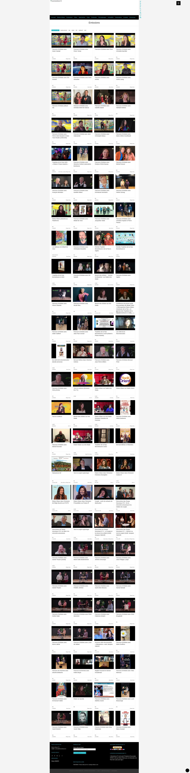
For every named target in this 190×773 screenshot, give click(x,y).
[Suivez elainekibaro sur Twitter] (140, 8)
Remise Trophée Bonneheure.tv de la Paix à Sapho (103, 248)
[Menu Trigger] (178, 3)
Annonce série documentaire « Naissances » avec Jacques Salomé (104, 644)
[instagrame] (140, 11)
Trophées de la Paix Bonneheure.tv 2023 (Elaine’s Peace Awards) (103, 333)
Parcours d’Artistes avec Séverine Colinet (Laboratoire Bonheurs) (82, 164)
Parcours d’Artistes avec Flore (104, 49)
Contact (125, 17)
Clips (88, 17)
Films (75, 17)
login (98, 770)
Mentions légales (106, 770)
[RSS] (56, 755)
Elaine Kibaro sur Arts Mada (82, 444)
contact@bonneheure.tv (60, 748)
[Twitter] (59, 755)
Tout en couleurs (57, 416)
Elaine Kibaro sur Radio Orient (125, 388)
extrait (73, 30)
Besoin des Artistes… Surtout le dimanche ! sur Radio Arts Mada (103, 277)
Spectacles (82, 17)
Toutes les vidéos (55, 30)
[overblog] (140, 15)
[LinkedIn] (61, 755)
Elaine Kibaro (61, 17)
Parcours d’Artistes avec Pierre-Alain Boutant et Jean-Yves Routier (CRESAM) (60, 136)
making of (81, 30)
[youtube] (140, 13)
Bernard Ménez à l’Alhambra (124, 444)
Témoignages (102, 17)
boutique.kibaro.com (93, 764)
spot (85, 30)
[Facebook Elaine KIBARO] (140, 4)
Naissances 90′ (56, 473)
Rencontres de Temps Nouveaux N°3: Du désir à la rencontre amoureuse (60, 531)
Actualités (110, 17)
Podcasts (94, 17)
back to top (187, 770)
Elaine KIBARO (55, 761)
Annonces (132, 17)
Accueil (53, 17)
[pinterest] (140, 17)
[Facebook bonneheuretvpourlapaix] (140, 2)
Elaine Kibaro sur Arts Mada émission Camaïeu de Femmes (103, 418)
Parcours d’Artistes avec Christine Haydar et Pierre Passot (124, 220)
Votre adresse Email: (78, 747)
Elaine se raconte (79, 699)
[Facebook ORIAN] (54, 755)
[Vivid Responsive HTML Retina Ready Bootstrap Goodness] (94, 7)
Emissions (69, 17)
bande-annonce (64, 30)
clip (69, 30)
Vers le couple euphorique (81, 473)
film (76, 30)
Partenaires (118, 17)
